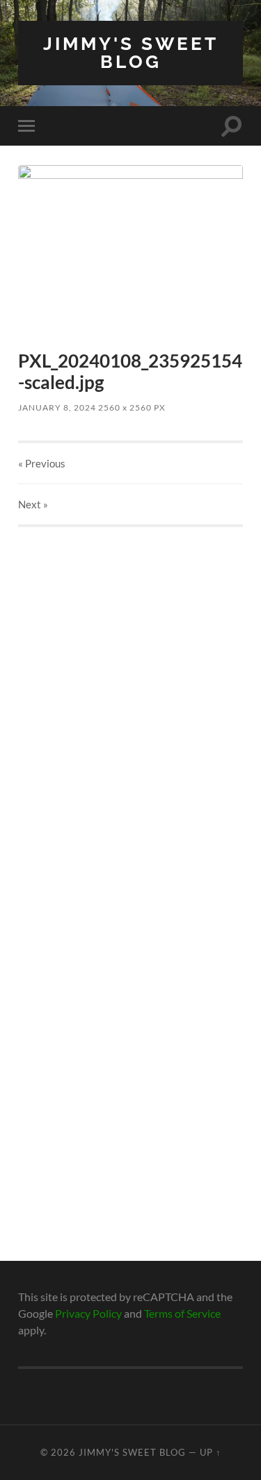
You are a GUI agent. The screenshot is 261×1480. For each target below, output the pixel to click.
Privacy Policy (88, 1313)
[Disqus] (130, 700)
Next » (33, 504)
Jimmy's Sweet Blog (131, 52)
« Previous (41, 463)
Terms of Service (182, 1313)
